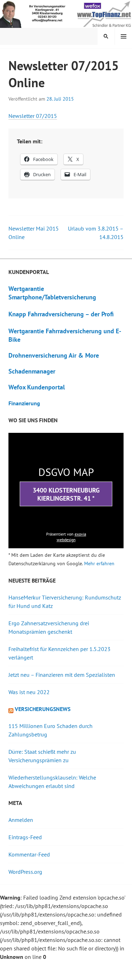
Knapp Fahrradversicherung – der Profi (61, 314)
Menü (123, 36)
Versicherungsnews (42, 708)
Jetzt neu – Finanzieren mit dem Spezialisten (61, 674)
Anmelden (20, 819)
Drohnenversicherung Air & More (53, 355)
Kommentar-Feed (29, 854)
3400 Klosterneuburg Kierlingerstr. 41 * (66, 494)
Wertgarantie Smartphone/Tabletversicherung (52, 293)
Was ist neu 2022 (29, 692)
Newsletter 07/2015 (32, 115)
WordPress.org (25, 871)
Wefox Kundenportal (36, 387)
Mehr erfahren (99, 563)
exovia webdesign (71, 536)
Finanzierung (24, 403)
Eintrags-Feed (25, 837)
